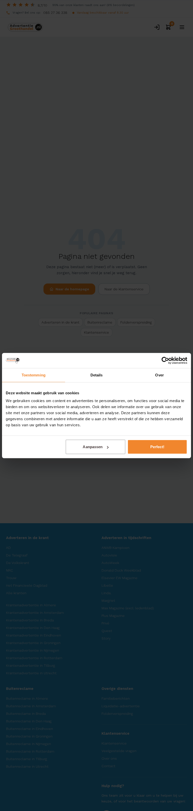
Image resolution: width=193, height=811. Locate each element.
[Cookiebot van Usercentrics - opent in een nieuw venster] (165, 360)
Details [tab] (96, 375)
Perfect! (157, 447)
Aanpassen (93, 447)
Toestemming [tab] (33, 375)
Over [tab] (159, 375)
